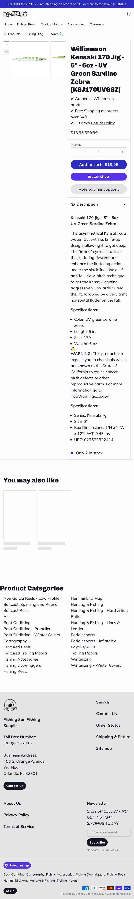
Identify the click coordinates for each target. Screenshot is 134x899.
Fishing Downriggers (22, 665)
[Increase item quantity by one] (123, 152)
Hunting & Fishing (87, 604)
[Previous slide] (17, 59)
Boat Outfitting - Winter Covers (31, 634)
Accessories (75, 24)
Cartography (15, 640)
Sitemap (104, 748)
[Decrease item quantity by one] (75, 152)
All (5, 616)
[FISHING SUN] (15, 14)
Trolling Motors (51, 24)
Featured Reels (17, 646)
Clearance (97, 24)
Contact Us (14, 786)
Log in (10, 890)
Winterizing (81, 659)
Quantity (76, 144)
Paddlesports (83, 634)
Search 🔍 (56, 34)
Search (102, 702)
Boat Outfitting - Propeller (26, 628)
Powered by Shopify (73, 893)
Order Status (108, 725)
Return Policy (103, 122)
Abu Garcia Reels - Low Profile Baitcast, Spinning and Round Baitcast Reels (31, 604)
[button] (99, 164)
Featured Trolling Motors (25, 653)
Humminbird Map (87, 598)
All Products (12, 34)
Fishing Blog (34, 34)
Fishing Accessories (21, 659)
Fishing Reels (26, 24)
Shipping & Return (113, 736)
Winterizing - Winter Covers (96, 665)
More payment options (98, 189)
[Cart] (127, 14)
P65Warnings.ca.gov (90, 396)
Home (7, 24)
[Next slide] (59, 59)
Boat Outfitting (17, 622)
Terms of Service (18, 826)
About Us (12, 803)
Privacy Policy (16, 814)
